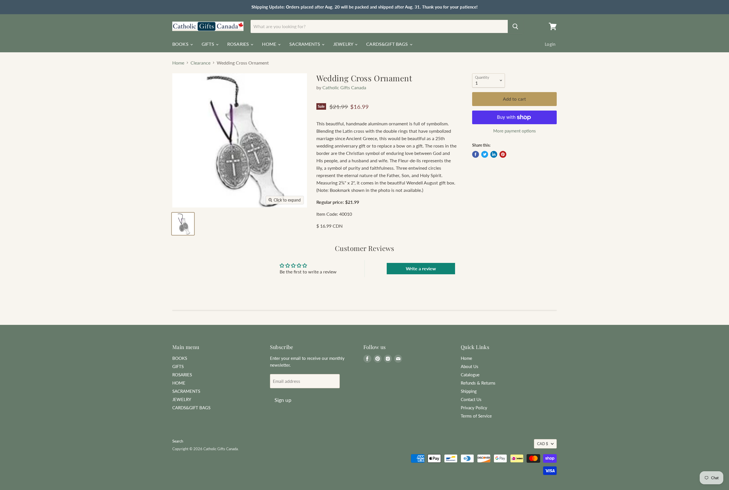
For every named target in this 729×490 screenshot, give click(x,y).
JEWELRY (343, 44)
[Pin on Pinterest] (502, 154)
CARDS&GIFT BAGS (387, 44)
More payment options (514, 130)
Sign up (283, 400)
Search (177, 441)
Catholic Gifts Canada (344, 87)
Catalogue (470, 374)
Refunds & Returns (478, 382)
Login (550, 44)
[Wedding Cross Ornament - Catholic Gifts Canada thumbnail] (183, 224)
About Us (469, 366)
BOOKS (181, 44)
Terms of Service (476, 415)
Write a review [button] (421, 268)
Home (178, 62)
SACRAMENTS (305, 44)
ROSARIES (238, 44)
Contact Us (471, 399)
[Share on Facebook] (475, 154)
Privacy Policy (474, 407)
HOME (269, 44)
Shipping (469, 391)
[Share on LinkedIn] (493, 154)
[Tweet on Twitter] (484, 154)
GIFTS (208, 44)
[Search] (515, 26)
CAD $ (542, 443)
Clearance (200, 62)
